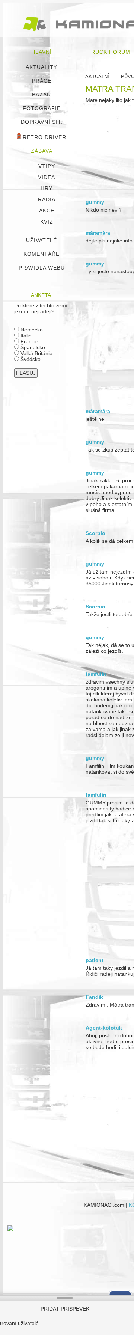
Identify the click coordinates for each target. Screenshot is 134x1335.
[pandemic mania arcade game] (10, 1229)
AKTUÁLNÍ (97, 76)
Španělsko (32, 347)
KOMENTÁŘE (41, 254)
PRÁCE (41, 81)
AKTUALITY (41, 67)
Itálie (25, 335)
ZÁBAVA (41, 151)
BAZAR (41, 95)
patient (94, 960)
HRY (46, 188)
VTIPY (46, 166)
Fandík (94, 997)
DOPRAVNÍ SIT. (42, 122)
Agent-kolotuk (104, 1028)
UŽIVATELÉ (41, 240)
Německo (31, 330)
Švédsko (30, 359)
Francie (28, 341)
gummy (95, 202)
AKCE (46, 211)
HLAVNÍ (41, 52)
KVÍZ (46, 222)
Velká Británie (35, 353)
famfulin (96, 674)
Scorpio (95, 533)
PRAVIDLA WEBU (42, 268)
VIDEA (46, 177)
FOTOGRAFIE (42, 108)
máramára (98, 233)
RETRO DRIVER (43, 137)
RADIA (46, 199)
